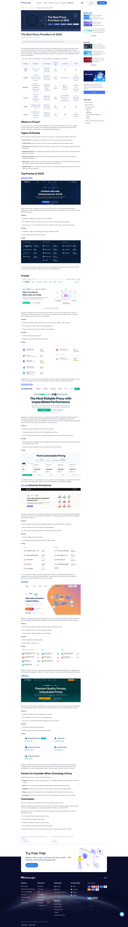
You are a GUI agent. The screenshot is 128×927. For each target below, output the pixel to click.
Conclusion (87, 123)
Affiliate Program (53, 3)
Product (23, 7)
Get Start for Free (32, 865)
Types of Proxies (89, 104)
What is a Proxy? (89, 102)
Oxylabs (88, 110)
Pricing (45, 3)
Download (102, 3)
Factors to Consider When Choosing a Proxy (95, 120)
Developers (63, 3)
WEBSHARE (89, 112)
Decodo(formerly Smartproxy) (93, 114)
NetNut (88, 116)
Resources (32, 7)
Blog (27, 7)
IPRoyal (88, 118)
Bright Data (89, 108)
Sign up (91, 3)
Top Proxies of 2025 (90, 106)
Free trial (94, 92)
